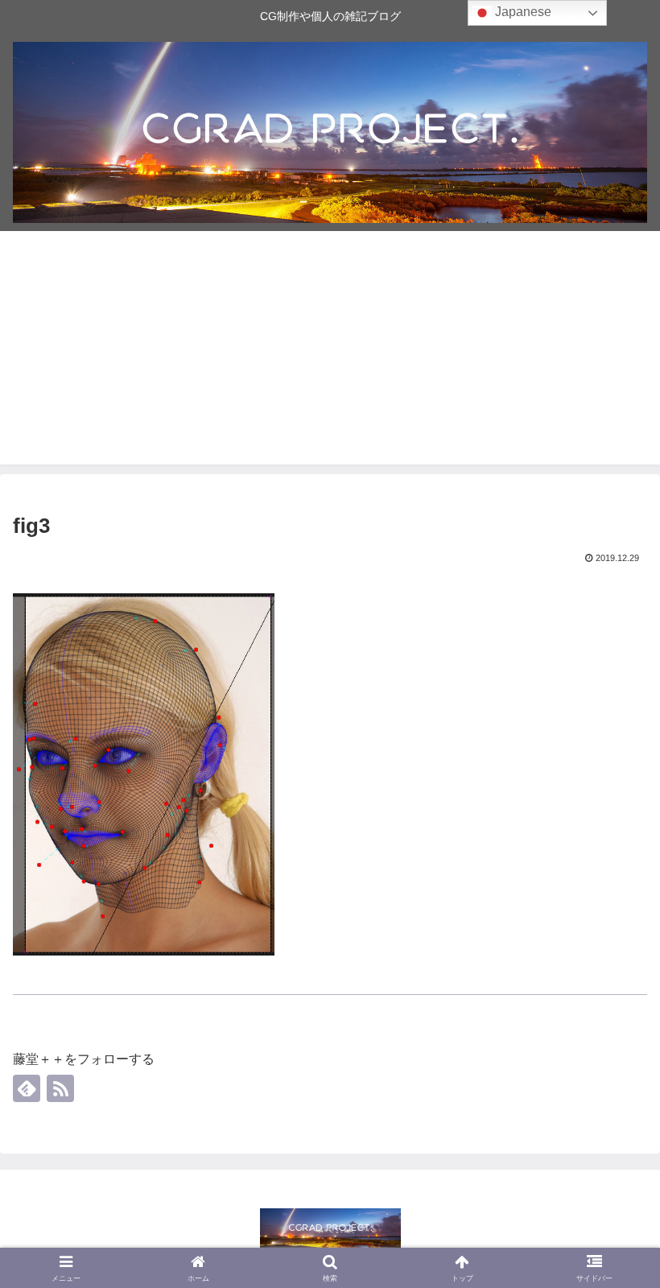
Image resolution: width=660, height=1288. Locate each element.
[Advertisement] (330, 351)
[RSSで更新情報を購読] (60, 1088)
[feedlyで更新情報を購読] (26, 1088)
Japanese (521, 12)
